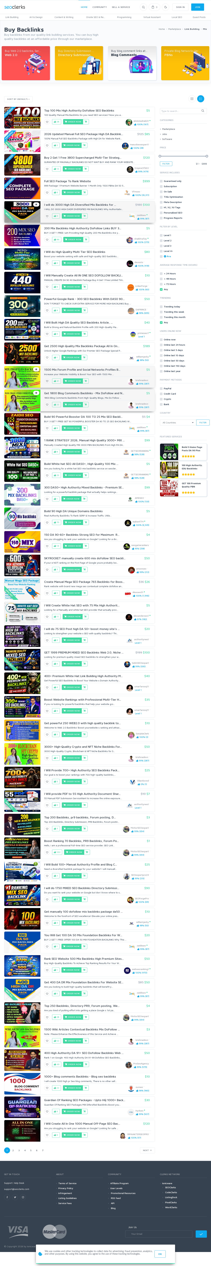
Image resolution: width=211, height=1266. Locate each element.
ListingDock (171, 1197)
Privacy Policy (65, 1188)
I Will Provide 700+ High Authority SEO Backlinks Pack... (81, 770)
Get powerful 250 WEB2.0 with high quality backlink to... (82, 723)
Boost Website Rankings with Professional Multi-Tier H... (82, 699)
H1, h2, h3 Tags (172, 207)
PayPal (168, 388)
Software (167, 139)
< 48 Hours (170, 278)
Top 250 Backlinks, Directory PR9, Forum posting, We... (82, 1006)
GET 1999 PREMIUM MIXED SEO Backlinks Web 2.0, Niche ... (83, 652)
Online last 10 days (174, 355)
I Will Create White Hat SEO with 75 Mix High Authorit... (82, 605)
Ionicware (167, 1183)
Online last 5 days (173, 350)
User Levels (116, 1188)
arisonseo (141, 568)
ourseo (139, 1087)
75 (57, 522)
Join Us (132, 1227)
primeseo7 (143, 333)
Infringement (65, 1193)
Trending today (172, 306)
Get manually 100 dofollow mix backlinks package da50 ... (83, 911)
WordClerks (171, 1207)
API (112, 1203)
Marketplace (168, 129)
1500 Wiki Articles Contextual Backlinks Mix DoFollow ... (82, 1029)
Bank (167, 404)
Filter (166, 163)
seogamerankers (140, 545)
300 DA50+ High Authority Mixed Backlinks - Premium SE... (84, 487)
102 (58, 852)
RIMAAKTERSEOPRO (138, 1134)
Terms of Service (67, 1183)
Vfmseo (136, 191)
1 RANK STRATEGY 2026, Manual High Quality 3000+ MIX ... (84, 440)
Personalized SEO (173, 212)
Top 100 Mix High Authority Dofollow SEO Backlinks (79, 110)
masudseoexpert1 (139, 144)
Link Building (11, 17)
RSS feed (115, 1198)
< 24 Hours (170, 273)
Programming (124, 17)
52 (57, 1040)
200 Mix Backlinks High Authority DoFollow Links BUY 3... (82, 228)
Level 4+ (168, 251)
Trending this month (175, 317)
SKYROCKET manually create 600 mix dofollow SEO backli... (84, 558)
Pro (169, 256)
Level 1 (168, 235)
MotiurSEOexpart (140, 827)
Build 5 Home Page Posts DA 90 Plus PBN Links (192, 450)
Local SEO (177, 17)
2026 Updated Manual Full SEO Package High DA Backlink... (83, 134)
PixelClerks (171, 1202)
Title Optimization (174, 196)
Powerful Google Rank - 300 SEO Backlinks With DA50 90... (84, 299)
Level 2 (168, 240)
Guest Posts (199, 17)
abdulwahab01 (141, 120)
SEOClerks (170, 1187)
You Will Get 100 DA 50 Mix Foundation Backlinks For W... (83, 935)
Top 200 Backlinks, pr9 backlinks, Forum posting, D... (80, 817)
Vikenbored (143, 780)
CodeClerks (171, 1192)
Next (146, 1150)
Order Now (74, 121)
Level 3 (168, 245)
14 (57, 546)
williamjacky (142, 356)
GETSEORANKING (140, 450)
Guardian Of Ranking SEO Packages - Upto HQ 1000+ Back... (84, 1100)
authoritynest (141, 639)
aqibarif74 (138, 521)
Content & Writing (64, 17)
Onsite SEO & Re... (95, 17)
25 (57, 475)
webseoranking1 (140, 969)
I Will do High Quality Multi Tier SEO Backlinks (74, 252)
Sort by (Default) (17, 99)
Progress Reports (173, 217)
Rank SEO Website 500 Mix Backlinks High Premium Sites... (84, 958)
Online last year (172, 371)
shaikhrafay (140, 238)
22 (57, 404)
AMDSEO (139, 498)
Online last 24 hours (175, 344)
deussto (139, 262)
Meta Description (173, 202)
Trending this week (174, 311)
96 (58, 239)
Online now (170, 339)
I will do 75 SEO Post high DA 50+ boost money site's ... (82, 629)
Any (166, 289)
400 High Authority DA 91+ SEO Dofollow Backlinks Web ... (83, 1053)
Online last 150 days (175, 365)
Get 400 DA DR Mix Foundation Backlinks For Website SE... (83, 982)
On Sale (168, 191)
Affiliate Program (119, 1183)
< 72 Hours (170, 284)
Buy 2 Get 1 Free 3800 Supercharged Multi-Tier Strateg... (82, 157)
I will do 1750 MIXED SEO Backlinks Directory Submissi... (81, 888)
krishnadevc (142, 380)
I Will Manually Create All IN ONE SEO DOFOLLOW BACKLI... (83, 275)
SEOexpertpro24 (140, 874)
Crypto (168, 399)
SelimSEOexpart (140, 662)
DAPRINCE (141, 309)
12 (57, 169)
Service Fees (65, 1203)
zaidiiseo (141, 215)
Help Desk (19, 1182)
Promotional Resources (123, 1193)
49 (58, 1064)
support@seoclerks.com (16, 1189)
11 (57, 616)
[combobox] (183, 111)
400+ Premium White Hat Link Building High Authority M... (83, 676)
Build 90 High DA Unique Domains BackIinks (73, 511)
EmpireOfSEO (142, 168)
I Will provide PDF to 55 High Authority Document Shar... (82, 794)
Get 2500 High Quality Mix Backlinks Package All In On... (81, 346)
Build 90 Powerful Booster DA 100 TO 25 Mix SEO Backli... (83, 416)
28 (57, 121)
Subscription (171, 186)
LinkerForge (141, 285)
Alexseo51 (138, 592)
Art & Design (36, 17)
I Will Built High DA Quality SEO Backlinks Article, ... (78, 322)
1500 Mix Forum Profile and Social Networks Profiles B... (82, 369)
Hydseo (139, 1110)
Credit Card (170, 393)
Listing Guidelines (67, 1198)
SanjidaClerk (142, 733)
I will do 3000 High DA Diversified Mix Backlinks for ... (80, 204)
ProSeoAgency (141, 1063)
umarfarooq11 (141, 686)
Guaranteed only (173, 181)
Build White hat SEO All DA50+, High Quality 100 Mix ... (81, 464)
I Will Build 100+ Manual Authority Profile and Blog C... (80, 864)
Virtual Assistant (152, 17)
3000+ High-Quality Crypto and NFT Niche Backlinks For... (83, 746)
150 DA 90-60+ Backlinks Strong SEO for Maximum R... (81, 534)
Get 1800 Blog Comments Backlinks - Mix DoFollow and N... (84, 393)
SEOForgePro (142, 898)
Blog (113, 1208)
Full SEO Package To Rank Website (67, 181)
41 (57, 381)
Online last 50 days (174, 360)
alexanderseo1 (141, 615)
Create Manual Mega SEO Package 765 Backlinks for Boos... (84, 581)
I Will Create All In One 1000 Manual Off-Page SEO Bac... (82, 1123)
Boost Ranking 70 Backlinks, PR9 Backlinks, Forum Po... (81, 841)
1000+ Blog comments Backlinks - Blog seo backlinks (80, 1076)
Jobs (164, 134)
